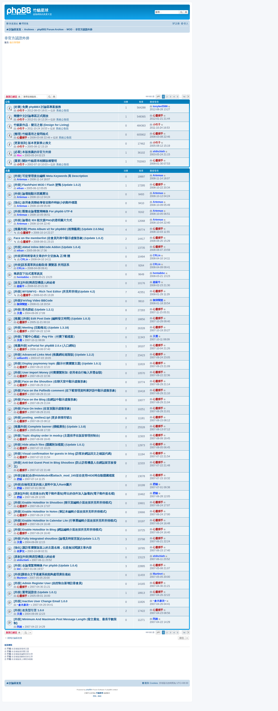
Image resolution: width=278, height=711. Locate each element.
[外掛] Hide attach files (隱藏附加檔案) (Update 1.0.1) (49, 444)
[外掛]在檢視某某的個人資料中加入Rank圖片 (43, 484)
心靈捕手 (158, 115)
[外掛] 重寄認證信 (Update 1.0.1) (35, 592)
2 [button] (166, 96)
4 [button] (174, 96)
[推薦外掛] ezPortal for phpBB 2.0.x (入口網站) (45, 345)
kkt (19, 568)
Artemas (22, 179)
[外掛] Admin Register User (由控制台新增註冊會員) (48, 583)
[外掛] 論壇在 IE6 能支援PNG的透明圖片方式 (43, 220)
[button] (158, 97)
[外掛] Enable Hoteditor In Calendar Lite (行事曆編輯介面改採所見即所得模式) (65, 520)
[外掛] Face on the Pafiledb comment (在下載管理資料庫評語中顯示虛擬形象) (65, 390)
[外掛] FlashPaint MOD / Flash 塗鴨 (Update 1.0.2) (47, 184)
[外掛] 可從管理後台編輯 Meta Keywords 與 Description (51, 176)
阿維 (19, 626)
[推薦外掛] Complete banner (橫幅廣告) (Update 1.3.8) (50, 426)
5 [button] (177, 96)
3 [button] (170, 96)
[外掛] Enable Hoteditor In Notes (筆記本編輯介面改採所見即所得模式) (60, 511)
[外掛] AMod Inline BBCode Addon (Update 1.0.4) (47, 247)
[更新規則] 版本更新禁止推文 (32, 143)
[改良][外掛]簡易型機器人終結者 (34, 282)
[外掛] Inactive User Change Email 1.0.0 (40, 601)
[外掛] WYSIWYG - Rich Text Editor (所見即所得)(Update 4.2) (54, 291)
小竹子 (21, 110)
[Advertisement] (97, 69)
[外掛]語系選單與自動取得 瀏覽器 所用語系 (41, 264)
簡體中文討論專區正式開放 (31, 116)
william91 (22, 358)
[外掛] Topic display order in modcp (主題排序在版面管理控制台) (57, 435)
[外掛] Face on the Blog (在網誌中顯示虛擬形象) (45, 399)
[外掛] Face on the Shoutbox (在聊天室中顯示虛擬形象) (50, 381)
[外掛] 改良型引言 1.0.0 (29, 610)
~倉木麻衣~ (23, 604)
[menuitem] (23, 23)
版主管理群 (15, 42)
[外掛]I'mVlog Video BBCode (33, 300)
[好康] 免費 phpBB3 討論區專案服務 (37, 106)
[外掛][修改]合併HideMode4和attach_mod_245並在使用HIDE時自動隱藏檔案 (64, 475)
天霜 (19, 313)
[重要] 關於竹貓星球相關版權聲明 (35, 160)
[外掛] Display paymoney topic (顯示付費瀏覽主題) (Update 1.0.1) (57, 363)
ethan (20, 188)
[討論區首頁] (19, 10)
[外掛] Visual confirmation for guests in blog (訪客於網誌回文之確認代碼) (63, 453)
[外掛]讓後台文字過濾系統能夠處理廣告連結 (42, 574)
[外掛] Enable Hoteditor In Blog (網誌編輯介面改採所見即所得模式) (58, 529)
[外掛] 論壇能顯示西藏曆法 (31, 193)
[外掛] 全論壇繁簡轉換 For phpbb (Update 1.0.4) (45, 565)
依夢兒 (21, 551)
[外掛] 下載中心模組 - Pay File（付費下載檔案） (45, 336)
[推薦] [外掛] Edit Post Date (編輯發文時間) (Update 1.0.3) (52, 318)
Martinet (22, 577)
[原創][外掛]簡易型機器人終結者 (34, 556)
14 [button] (184, 96)
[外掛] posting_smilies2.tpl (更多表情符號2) (43, 417)
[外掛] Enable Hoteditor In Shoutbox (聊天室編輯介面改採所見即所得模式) (63, 502)
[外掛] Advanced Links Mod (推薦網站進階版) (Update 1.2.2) (54, 354)
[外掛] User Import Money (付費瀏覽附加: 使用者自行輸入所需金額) (58, 372)
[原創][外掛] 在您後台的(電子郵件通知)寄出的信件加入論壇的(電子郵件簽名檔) (64, 493)
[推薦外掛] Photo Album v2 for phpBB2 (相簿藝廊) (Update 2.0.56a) (59, 229)
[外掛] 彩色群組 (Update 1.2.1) (34, 309)
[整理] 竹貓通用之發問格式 (31, 134)
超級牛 (21, 286)
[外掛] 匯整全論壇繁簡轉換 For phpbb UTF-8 (43, 211)
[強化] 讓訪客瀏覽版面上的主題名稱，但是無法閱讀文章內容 (53, 547)
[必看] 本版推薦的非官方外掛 (32, 152)
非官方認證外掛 (17, 38)
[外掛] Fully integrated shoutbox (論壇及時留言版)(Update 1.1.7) (57, 538)
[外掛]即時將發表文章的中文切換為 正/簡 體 (42, 256)
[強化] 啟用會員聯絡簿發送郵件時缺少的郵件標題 (45, 202)
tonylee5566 (160, 106)
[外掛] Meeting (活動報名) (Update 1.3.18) (41, 327)
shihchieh (159, 151)
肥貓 (19, 479)
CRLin (24, 259)
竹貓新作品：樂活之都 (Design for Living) (41, 125)
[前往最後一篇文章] (169, 106)
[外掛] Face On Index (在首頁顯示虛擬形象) (42, 408)
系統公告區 (62, 110)
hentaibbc (23, 277)
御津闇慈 (22, 304)
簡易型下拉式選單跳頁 (28, 273)
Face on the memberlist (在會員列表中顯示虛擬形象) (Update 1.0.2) (58, 238)
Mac (19, 155)
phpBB (88, 690)
